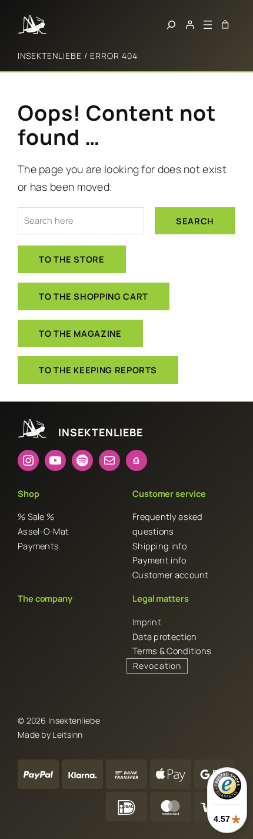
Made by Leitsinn (50, 734)
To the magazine (80, 333)
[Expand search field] (171, 25)
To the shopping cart (93, 296)
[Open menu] (208, 25)
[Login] (189, 24)
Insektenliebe (50, 55)
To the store (72, 259)
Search (195, 221)
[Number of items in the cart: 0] (225, 24)
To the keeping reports (98, 370)
